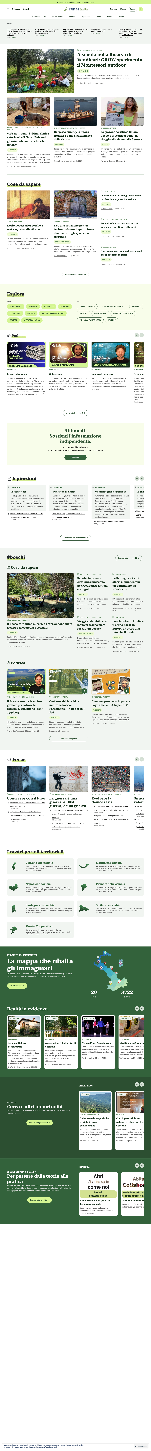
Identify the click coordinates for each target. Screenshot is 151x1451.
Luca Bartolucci (106, 236)
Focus (11, 794)
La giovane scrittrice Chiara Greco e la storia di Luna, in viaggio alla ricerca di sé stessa (121, 135)
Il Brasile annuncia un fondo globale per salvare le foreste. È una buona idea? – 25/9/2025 (26, 707)
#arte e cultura (87, 306)
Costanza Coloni (107, 209)
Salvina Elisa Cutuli (84, 83)
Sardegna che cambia (40, 905)
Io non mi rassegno (17, 374)
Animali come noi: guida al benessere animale (95, 1202)
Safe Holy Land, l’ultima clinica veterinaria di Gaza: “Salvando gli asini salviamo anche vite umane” (28, 139)
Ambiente (12, 150)
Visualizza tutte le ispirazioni (74, 538)
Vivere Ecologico (62, 242)
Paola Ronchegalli (60, 256)
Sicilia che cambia (108, 905)
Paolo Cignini (82, 608)
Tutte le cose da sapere (74, 274)
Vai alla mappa (16, 986)
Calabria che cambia (39, 862)
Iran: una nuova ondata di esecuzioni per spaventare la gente (121, 253)
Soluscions (55, 374)
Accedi (132, 9)
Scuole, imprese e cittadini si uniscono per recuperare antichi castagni (92, 584)
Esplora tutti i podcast (74, 413)
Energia (31, 313)
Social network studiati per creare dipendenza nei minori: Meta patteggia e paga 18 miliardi (19, 32)
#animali (136, 306)
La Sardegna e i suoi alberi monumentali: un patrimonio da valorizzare (126, 584)
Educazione (83, 71)
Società (105, 144)
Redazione (11, 646)
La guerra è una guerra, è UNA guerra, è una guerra (67, 802)
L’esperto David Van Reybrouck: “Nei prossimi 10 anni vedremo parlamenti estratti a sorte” (112, 819)
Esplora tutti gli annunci (38, 1123)
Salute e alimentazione (53, 313)
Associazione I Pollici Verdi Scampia (60, 1045)
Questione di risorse (64, 491)
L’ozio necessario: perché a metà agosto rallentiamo (25, 227)
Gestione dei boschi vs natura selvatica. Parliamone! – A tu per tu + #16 (67, 707)
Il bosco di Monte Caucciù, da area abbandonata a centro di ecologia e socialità (39, 625)
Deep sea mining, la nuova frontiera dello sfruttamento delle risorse (73, 135)
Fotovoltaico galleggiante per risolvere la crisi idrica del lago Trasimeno (47, 31)
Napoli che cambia (38, 884)
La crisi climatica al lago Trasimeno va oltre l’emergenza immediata (121, 197)
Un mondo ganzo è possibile (110, 491)
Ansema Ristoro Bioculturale (17, 1045)
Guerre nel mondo (66, 794)
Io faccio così (18, 491)
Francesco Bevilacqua (85, 647)
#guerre (112, 320)
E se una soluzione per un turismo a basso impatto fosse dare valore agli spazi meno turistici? (74, 231)
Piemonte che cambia (110, 884)
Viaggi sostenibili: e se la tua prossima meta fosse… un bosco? (92, 625)
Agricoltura (16, 306)
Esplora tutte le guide (38, 1200)
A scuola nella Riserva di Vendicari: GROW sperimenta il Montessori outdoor (109, 60)
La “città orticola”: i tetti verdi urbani (109, 522)
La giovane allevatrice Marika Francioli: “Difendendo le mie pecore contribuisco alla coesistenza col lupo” (27, 815)
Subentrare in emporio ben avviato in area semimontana (95, 1122)
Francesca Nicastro (108, 161)
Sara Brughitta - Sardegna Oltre (122, 609)
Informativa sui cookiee (51, 1447)
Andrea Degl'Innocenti (15, 166)
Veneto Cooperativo (39, 926)
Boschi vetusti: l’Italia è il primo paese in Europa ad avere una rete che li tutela (128, 627)
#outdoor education (123, 313)
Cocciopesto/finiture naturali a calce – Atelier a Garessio (131, 1122)
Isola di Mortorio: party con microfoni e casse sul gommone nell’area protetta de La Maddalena (130, 32)
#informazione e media (90, 320)
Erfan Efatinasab (107, 264)
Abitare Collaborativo (134, 1200)
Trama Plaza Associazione (97, 1043)
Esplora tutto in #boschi (127, 558)
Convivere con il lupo (25, 794)
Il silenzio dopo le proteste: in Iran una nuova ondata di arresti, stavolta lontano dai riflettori (70, 814)
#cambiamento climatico (113, 306)
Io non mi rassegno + (103, 374)
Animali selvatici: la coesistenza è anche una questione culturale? (120, 225)
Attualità (13, 234)
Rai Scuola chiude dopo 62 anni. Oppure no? (101, 30)
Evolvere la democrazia (110, 794)
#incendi (83, 313)
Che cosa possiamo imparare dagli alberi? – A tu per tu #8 (111, 703)
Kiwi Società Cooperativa (133, 1043)
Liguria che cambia (109, 862)
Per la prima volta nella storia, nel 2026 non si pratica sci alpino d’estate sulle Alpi (75, 31)
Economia (65, 306)
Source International (61, 161)
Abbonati (75, 457)
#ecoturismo (100, 313)
